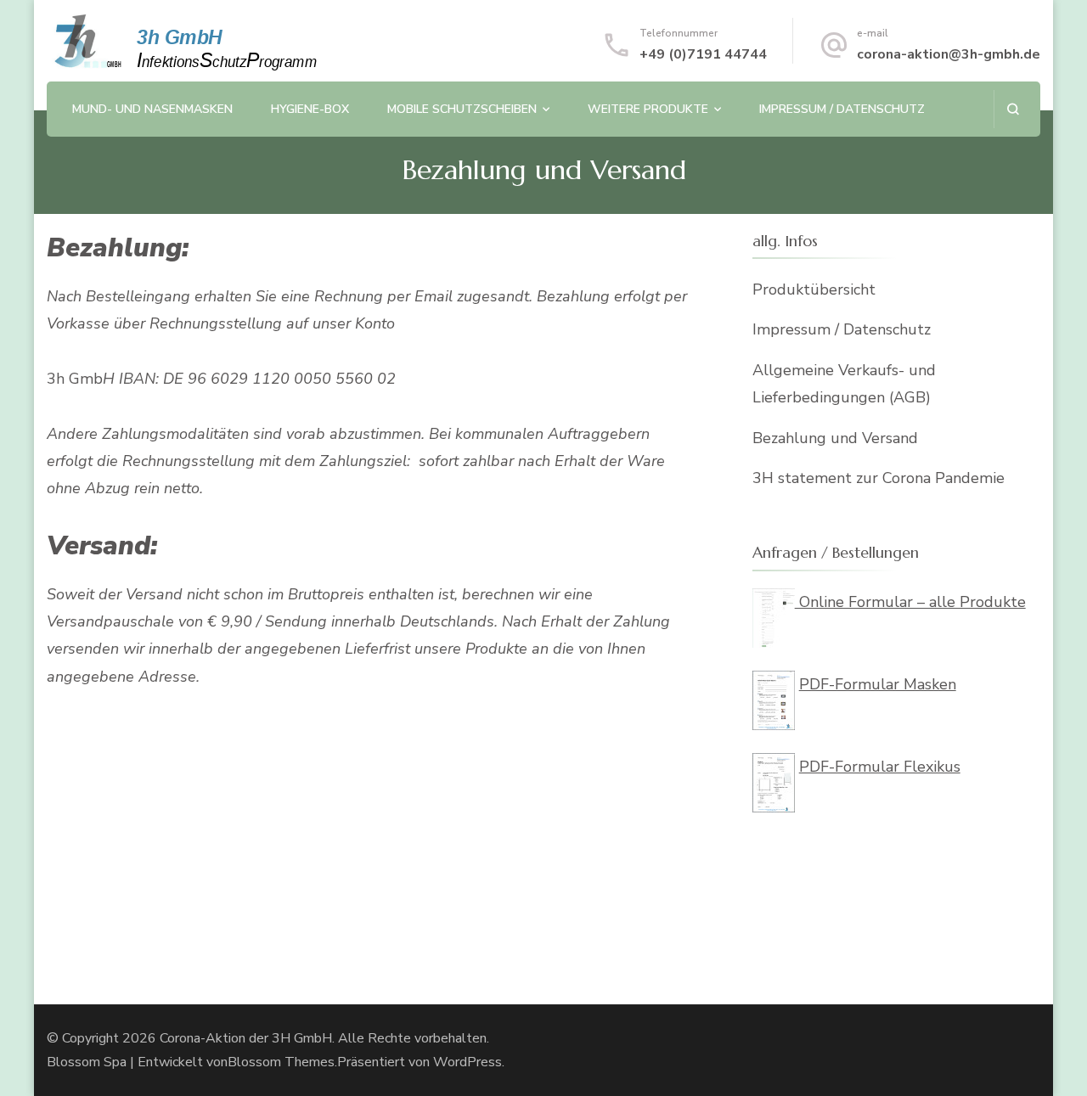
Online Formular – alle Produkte (910, 602)
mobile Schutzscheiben (462, 109)
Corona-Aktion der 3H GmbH (246, 1038)
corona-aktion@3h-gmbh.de (948, 54)
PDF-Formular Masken (877, 684)
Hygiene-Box (310, 109)
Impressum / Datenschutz (842, 109)
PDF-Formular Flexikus (879, 766)
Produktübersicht (814, 289)
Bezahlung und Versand (835, 438)
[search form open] (1013, 109)
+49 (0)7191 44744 (703, 54)
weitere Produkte (648, 109)
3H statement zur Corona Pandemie (878, 478)
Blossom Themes (281, 1062)
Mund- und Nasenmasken (152, 109)
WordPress (467, 1062)
